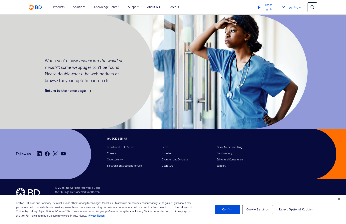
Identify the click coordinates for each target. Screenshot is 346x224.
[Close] (339, 199)
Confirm (227, 209)
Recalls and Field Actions (121, 147)
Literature (167, 165)
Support (221, 165)
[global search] (312, 7)
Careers (111, 153)
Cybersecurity (115, 159)
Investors (167, 153)
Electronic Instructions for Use (124, 165)
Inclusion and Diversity (175, 159)
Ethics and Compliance (230, 159)
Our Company (224, 153)
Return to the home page (65, 91)
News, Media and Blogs (230, 147)
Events (165, 147)
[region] (173, 209)
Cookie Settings (257, 209)
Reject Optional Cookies (296, 209)
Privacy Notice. (97, 215)
